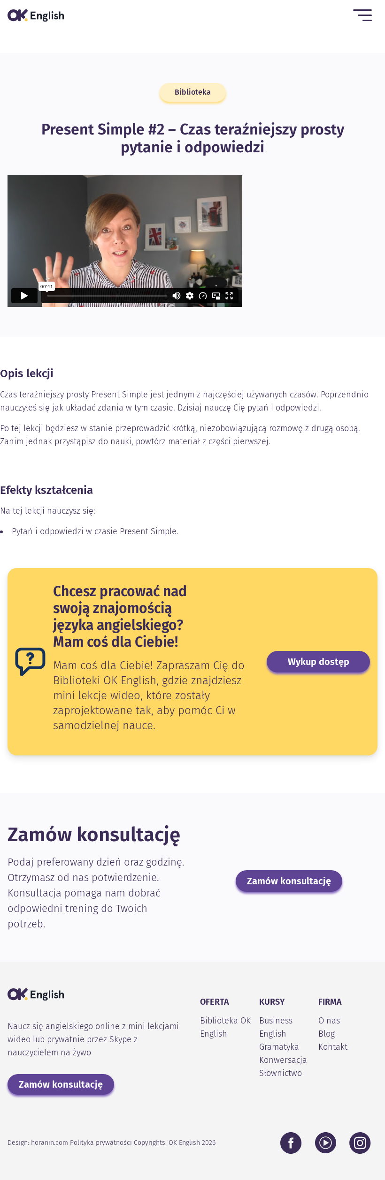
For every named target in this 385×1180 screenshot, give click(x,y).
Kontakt (332, 1047)
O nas (329, 1021)
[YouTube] (325, 1142)
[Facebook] (291, 1143)
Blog (326, 1034)
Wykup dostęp (318, 661)
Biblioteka (193, 92)
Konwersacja (283, 1060)
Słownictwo (280, 1073)
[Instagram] (360, 1143)
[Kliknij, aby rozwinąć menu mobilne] (362, 15)
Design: (38, 1143)
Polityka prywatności (101, 1143)
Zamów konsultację (289, 881)
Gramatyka (279, 1047)
